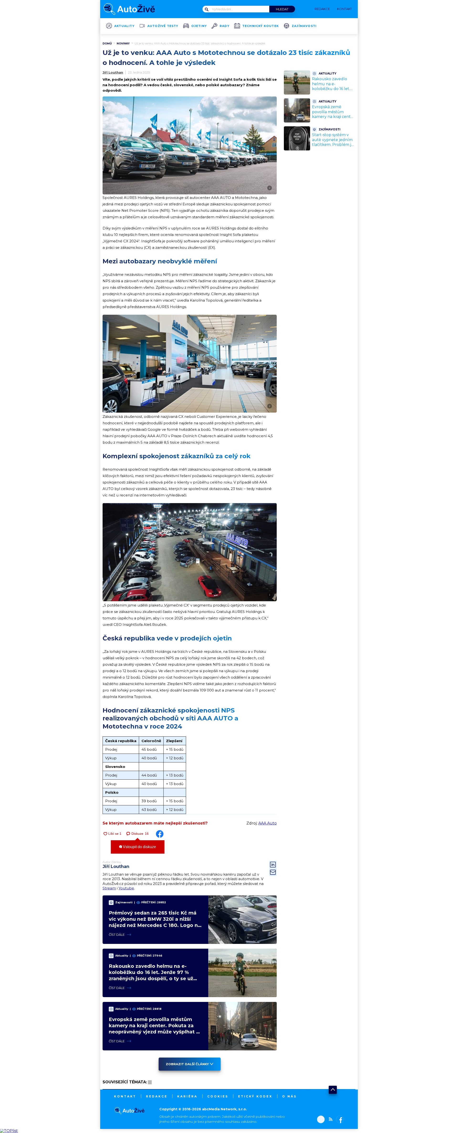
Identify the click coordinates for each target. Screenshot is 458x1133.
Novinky (123, 43)
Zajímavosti (304, 26)
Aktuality (124, 26)
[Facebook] (339, 1120)
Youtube (126, 888)
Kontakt (125, 1096)
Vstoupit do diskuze (139, 847)
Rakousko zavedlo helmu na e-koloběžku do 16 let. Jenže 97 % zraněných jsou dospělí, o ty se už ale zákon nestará (333, 91)
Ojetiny (199, 26)
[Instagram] (321, 1120)
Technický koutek (260, 26)
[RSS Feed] (329, 1120)
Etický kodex (255, 1096)
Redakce (156, 1096)
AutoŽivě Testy (162, 26)
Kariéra (187, 1096)
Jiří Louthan (113, 72)
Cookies (217, 1096)
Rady (224, 26)
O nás (289, 1096)
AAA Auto (267, 823)
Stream (109, 888)
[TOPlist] (9, 1130)
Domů (107, 43)
